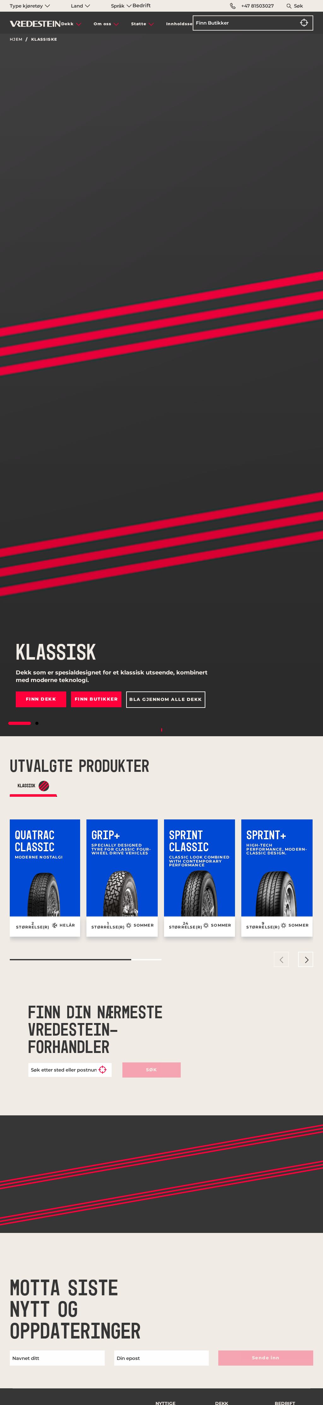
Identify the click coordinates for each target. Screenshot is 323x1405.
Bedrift (141, 6)
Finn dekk (41, 699)
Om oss (102, 23)
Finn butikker (96, 699)
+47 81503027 (257, 6)
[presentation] (281, 959)
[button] (19, 723)
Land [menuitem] (77, 6)
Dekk (67, 23)
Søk (298, 6)
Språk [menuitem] (118, 6)
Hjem (16, 39)
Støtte (138, 23)
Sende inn (266, 1358)
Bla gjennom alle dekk (165, 699)
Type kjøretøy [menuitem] (27, 6)
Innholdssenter (184, 23)
